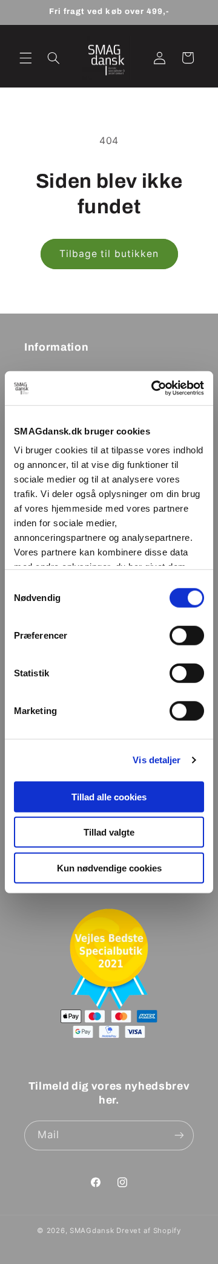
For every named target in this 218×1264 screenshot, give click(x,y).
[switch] (187, 635)
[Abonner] (179, 1135)
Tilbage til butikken (109, 253)
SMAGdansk (92, 1230)
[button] (25, 58)
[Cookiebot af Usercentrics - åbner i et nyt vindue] (154, 388)
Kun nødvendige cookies (109, 867)
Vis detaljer (156, 760)
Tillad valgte (109, 832)
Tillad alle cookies (109, 796)
